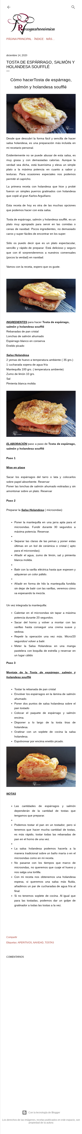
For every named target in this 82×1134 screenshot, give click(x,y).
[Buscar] (73, 6)
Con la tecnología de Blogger (44, 1112)
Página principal (19, 39)
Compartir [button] (11, 937)
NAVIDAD (38, 942)
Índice (39, 39)
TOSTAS (49, 942)
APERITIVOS (25, 942)
